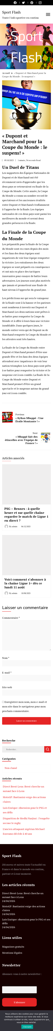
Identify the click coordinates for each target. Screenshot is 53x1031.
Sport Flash (11, 12)
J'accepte (27, 1027)
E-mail (6, 672)
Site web (7, 687)
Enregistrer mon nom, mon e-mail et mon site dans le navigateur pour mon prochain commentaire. (24, 706)
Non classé (11, 768)
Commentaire (11, 617)
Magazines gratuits (13, 946)
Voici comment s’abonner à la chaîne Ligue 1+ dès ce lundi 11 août (25, 583)
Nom (5, 658)
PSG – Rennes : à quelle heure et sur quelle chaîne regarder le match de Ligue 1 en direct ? (26, 514)
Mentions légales (12, 952)
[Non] (49, 1020)
